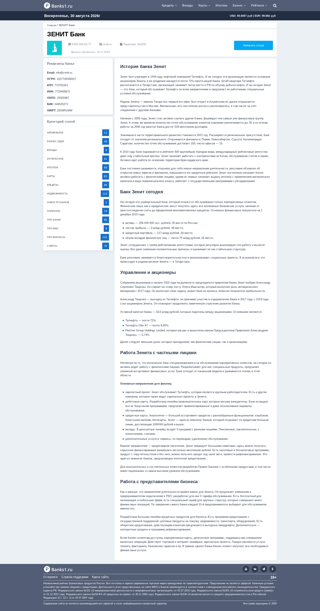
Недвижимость (57, 193)
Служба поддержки (74, 577)
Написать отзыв (253, 45)
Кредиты (168, 5)
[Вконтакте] (255, 569)
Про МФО (52, 228)
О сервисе (50, 577)
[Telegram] (264, 569)
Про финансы (56, 237)
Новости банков (58, 202)
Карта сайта (100, 577)
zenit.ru (107, 44)
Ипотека (221, 5)
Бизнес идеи (55, 141)
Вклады (187, 5)
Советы (52, 246)
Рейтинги (257, 5)
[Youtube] (246, 569)
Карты (203, 5)
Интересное (55, 159)
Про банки (54, 219)
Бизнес (238, 5)
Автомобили (55, 132)
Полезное (53, 211)
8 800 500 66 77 (81, 44)
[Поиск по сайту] (273, 5)
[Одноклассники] (273, 569)
